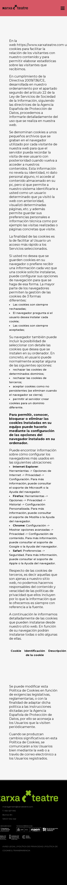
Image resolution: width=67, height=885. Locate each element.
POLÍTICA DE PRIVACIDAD (30, 846)
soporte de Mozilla (26, 517)
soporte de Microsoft (27, 487)
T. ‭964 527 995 (9, 810)
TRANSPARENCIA (21, 850)
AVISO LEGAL (9, 846)
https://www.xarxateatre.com (40, 45)
